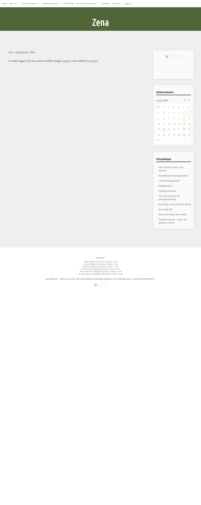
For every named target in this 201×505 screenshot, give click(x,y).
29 (184, 135)
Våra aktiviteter (29, 3)
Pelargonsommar (167, 190)
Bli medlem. (92, 60)
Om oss (13, 3)
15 (184, 124)
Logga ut (128, 3)
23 (189, 129)
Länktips (105, 3)
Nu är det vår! (165, 209)
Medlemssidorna (50, 3)
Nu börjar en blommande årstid (174, 204)
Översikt (117, 3)
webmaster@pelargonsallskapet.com (100, 267)
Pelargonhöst (165, 185)
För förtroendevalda (86, 3)
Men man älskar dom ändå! (172, 214)
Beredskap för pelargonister (173, 175)
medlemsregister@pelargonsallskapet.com (100, 271)
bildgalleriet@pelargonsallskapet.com (100, 269)
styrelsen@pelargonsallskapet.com (100, 264)
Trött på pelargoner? (169, 180)
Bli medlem (68, 3)
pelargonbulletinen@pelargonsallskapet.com (100, 274)
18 (164, 129)
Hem (5, 3)
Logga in (66, 60)
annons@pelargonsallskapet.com (100, 262)
